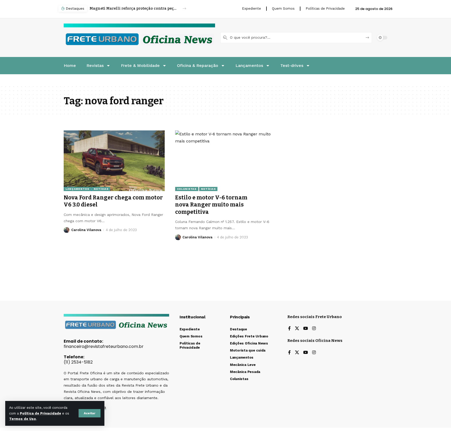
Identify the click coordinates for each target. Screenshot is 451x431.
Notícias (101, 188)
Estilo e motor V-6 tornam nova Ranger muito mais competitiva (211, 204)
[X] (297, 328)
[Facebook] (289, 328)
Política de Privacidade (40, 413)
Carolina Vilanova (86, 230)
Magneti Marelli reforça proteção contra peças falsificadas (133, 8)
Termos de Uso (22, 419)
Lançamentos (77, 188)
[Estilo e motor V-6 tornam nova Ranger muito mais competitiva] (225, 160)
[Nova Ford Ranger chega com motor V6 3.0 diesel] (114, 160)
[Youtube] (305, 328)
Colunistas (187, 188)
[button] (89, 413)
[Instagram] (314, 328)
